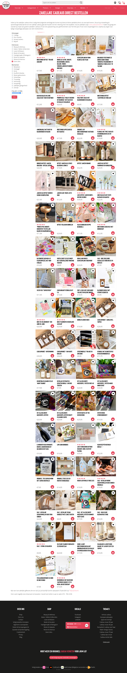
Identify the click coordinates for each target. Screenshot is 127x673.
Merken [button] (82, 8)
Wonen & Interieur (19, 59)
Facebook (78, 615)
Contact (122, 8)
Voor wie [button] (17, 8)
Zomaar (16, 88)
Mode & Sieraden (19, 53)
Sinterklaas (17, 77)
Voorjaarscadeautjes (106, 617)
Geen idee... (17, 61)
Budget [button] (57, 8)
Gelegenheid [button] (32, 8)
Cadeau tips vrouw (106, 635)
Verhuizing (17, 81)
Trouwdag (17, 79)
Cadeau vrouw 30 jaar (106, 622)
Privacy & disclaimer (66, 669)
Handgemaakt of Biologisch (22, 55)
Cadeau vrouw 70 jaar (106, 632)
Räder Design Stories (106, 630)
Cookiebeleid (21, 632)
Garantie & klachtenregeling (20, 630)
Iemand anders (18, 39)
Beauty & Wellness (19, 47)
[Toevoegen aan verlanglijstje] (53, 38)
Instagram (78, 617)
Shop (20, 615)
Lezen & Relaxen (19, 51)
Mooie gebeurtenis (19, 75)
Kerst (15, 71)
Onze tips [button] (70, 8)
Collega (16, 35)
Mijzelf (16, 41)
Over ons (107, 8)
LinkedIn (77, 620)
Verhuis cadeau (106, 615)
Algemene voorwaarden (20, 625)
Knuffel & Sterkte (19, 73)
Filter (14, 97)
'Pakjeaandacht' (74, 591)
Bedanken (17, 67)
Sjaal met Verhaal (106, 620)
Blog (115, 8)
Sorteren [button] (40, 32)
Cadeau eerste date (106, 637)
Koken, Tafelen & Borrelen (22, 49)
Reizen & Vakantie (19, 57)
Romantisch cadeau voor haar (106, 627)
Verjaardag (17, 83)
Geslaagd (17, 69)
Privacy (21, 635)
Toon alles (106, 642)
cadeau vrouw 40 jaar (106, 625)
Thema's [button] (45, 8)
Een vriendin (18, 37)
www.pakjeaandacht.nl (96, 25)
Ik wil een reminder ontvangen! (63, 657)
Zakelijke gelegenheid (20, 86)
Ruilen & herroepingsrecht (21, 627)
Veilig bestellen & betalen (21, 622)
